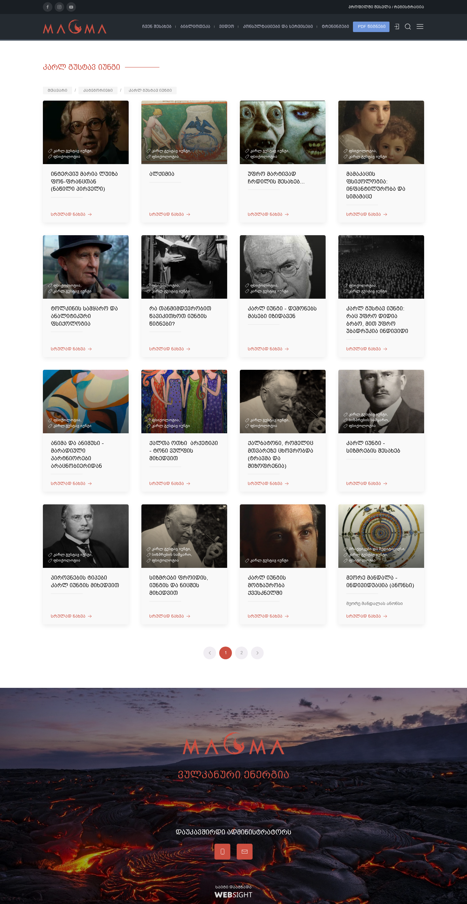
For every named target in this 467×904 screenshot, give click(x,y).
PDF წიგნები (372, 26)
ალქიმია (161, 174)
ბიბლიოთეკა (195, 26)
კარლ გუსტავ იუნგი (150, 90)
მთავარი (57, 90)
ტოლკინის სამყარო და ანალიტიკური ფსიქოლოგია (84, 316)
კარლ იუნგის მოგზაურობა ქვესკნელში (267, 585)
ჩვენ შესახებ (157, 26)
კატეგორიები (98, 90)
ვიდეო (226, 26)
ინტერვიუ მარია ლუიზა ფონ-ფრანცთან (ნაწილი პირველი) (84, 181)
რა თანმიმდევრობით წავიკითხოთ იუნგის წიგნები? (180, 316)
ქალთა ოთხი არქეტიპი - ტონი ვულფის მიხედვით (183, 451)
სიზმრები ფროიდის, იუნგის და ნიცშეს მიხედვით (178, 585)
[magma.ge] (74, 26)
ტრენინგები (335, 26)
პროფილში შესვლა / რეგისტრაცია (386, 7)
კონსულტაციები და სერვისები (278, 26)
